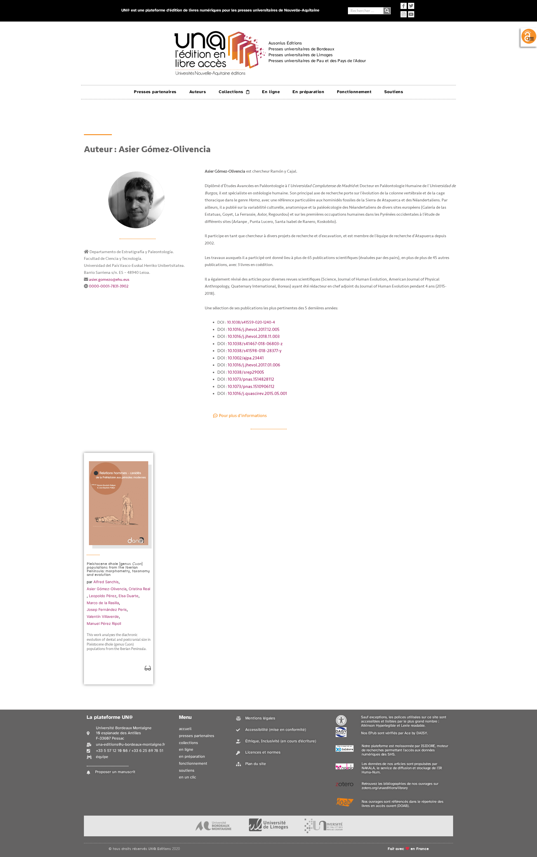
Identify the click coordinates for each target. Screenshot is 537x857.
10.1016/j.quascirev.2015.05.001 (257, 393)
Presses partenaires (155, 92)
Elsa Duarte (128, 596)
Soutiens (393, 92)
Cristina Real (139, 589)
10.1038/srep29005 (246, 372)
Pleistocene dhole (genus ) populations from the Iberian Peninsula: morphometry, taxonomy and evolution (118, 569)
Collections (231, 92)
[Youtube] (411, 14)
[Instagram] (404, 14)
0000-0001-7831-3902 (108, 286)
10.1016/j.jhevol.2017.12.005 (254, 329)
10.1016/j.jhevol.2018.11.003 (254, 336)
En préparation (308, 92)
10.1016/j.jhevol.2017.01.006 (254, 365)
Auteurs (197, 92)
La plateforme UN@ (110, 717)
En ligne (271, 92)
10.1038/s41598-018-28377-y (255, 351)
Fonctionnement (354, 92)
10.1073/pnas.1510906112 (251, 386)
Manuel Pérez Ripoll (104, 623)
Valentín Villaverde (103, 616)
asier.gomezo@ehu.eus (109, 279)
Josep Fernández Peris (107, 609)
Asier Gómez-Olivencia (106, 589)
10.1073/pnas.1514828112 (251, 379)
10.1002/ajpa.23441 (246, 358)
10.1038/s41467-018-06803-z (255, 344)
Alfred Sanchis (106, 582)
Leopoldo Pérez (102, 596)
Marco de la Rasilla (103, 603)
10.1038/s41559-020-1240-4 (251, 322)
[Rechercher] (386, 11)
